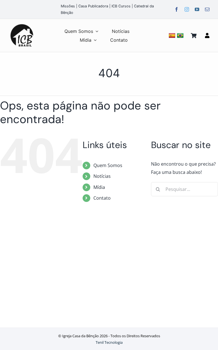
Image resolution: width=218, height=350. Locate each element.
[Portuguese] (181, 35)
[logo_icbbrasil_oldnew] (22, 24)
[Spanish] (173, 35)
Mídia (99, 187)
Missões (68, 6)
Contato (102, 198)
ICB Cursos (121, 6)
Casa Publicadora (93, 6)
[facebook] (176, 9)
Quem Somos (107, 165)
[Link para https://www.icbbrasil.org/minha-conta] (207, 35)
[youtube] (197, 9)
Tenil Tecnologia (109, 342)
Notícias (102, 176)
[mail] (207, 9)
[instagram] (187, 9)
